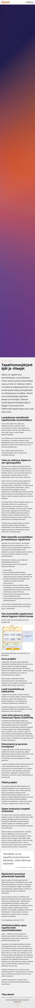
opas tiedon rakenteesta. (23, 477)
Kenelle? (9, 361)
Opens (3, 361)
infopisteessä (26, 604)
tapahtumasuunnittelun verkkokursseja (13, 936)
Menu (30, 2)
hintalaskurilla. (22, 847)
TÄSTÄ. (22, 920)
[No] (33, 1003)
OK (17, 1004)
